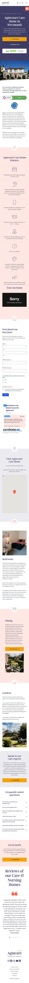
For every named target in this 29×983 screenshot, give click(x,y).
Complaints (14, 973)
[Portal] (17, 3)
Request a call (15, 44)
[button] (27, 9)
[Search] (20, 3)
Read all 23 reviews (17, 431)
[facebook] (11, 960)
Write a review (7, 431)
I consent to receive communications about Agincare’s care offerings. (14, 390)
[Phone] (22, 3)
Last (3, 355)
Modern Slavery (14, 971)
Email (6, 359)
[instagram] (9, 960)
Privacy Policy (14, 967)
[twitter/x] (14, 960)
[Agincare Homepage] (5, 3)
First (3, 349)
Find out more (14, 649)
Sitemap (14, 975)
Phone (6, 368)
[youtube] (17, 960)
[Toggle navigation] (26, 3)
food (14, 224)
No (5, 382)
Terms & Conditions (15, 969)
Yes (6, 380)
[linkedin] (20, 960)
